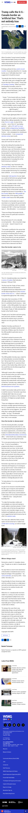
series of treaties (7, 280)
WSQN (9, 745)
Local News (14, 665)
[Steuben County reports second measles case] (6, 681)
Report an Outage (7, 787)
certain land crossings (8, 523)
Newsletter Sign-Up (7, 790)
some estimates (6, 575)
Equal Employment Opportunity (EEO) (12, 774)
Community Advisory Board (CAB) (11, 758)
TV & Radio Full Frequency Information (12, 780)
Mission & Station (7, 752)
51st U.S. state (9, 122)
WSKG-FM (5, 744)
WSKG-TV (13, 745)
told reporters (13, 176)
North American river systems (10, 386)
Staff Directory (6, 768)
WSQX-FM (10, 744)
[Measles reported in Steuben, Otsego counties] (6, 703)
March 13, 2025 (21, 114)
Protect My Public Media (8, 777)
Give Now (22, 2)
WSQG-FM (14, 744)
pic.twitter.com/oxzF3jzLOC (14, 111)
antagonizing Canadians (17, 128)
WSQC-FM (5, 745)
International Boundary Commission (15, 435)
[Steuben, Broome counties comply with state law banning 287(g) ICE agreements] (6, 668)
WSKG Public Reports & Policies (10, 771)
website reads (11, 516)
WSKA (16, 745)
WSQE (18, 744)
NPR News (5, 635)
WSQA (21, 744)
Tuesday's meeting (8, 84)
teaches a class (6, 166)
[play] (2, 811)
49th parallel (18, 193)
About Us (5, 748)
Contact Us (5, 764)
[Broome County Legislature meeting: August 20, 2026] (6, 692)
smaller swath (5, 197)
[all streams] (26, 811)
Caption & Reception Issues (9, 784)
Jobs (4, 761)
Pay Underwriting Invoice (9, 793)
